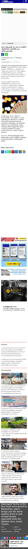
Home (3, 43)
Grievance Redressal (6, 531)
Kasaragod (10, 43)
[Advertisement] (14, 28)
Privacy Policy (17, 529)
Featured (4, 344)
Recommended (6, 370)
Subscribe (16, 531)
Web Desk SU (6, 62)
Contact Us (4, 529)
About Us (16, 527)
